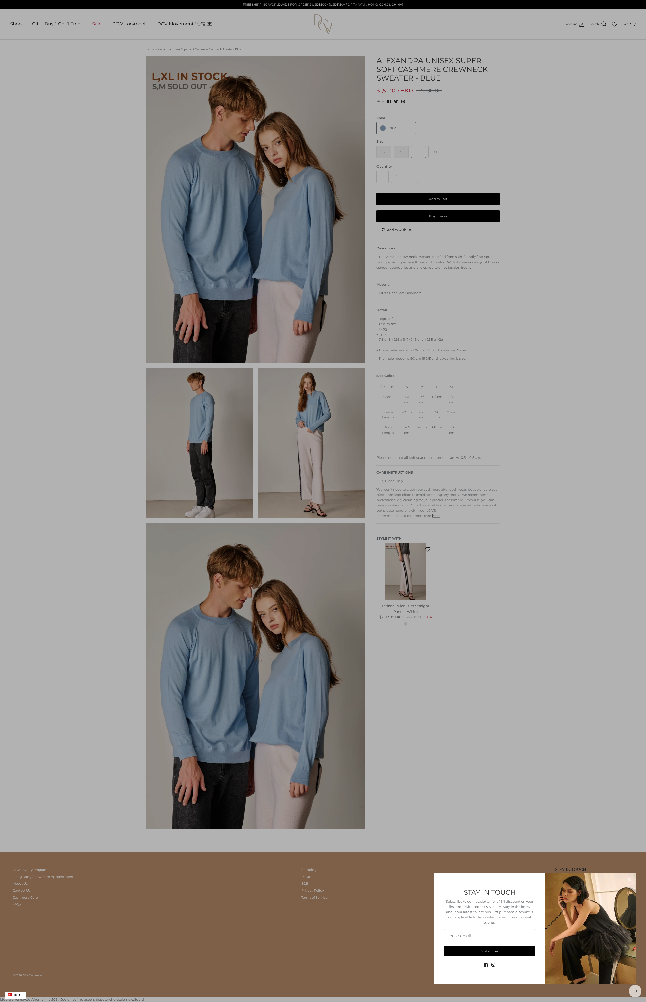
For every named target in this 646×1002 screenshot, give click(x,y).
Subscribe (489, 951)
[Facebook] (486, 965)
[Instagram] (493, 965)
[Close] (629, 879)
